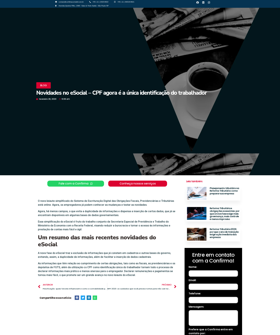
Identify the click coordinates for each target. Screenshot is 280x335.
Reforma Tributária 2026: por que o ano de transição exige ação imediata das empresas (224, 233)
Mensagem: (196, 307)
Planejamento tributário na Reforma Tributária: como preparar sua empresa (224, 191)
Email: (192, 280)
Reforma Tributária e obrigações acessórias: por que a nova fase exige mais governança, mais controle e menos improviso (224, 214)
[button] (43, 85)
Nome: (193, 267)
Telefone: (195, 293)
